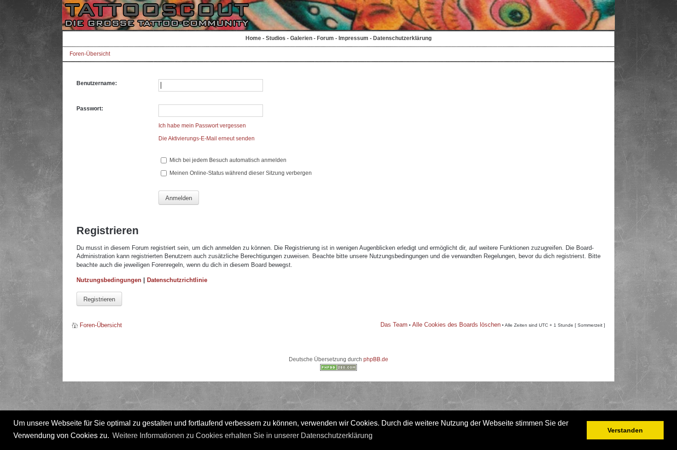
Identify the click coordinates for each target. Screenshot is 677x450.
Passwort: (89, 108)
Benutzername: (96, 83)
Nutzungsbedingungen (108, 280)
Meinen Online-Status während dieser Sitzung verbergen (240, 173)
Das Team (394, 324)
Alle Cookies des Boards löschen (456, 324)
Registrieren (99, 299)
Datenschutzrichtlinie (177, 280)
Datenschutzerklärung (402, 38)
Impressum (353, 38)
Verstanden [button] (625, 430)
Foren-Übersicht (90, 54)
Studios (276, 38)
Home (253, 38)
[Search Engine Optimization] (338, 369)
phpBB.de (375, 359)
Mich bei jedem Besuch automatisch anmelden (227, 160)
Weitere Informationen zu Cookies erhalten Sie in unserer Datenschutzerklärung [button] (242, 435)
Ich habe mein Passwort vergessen (202, 125)
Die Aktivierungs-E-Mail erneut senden (206, 138)
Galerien (301, 38)
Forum (325, 38)
